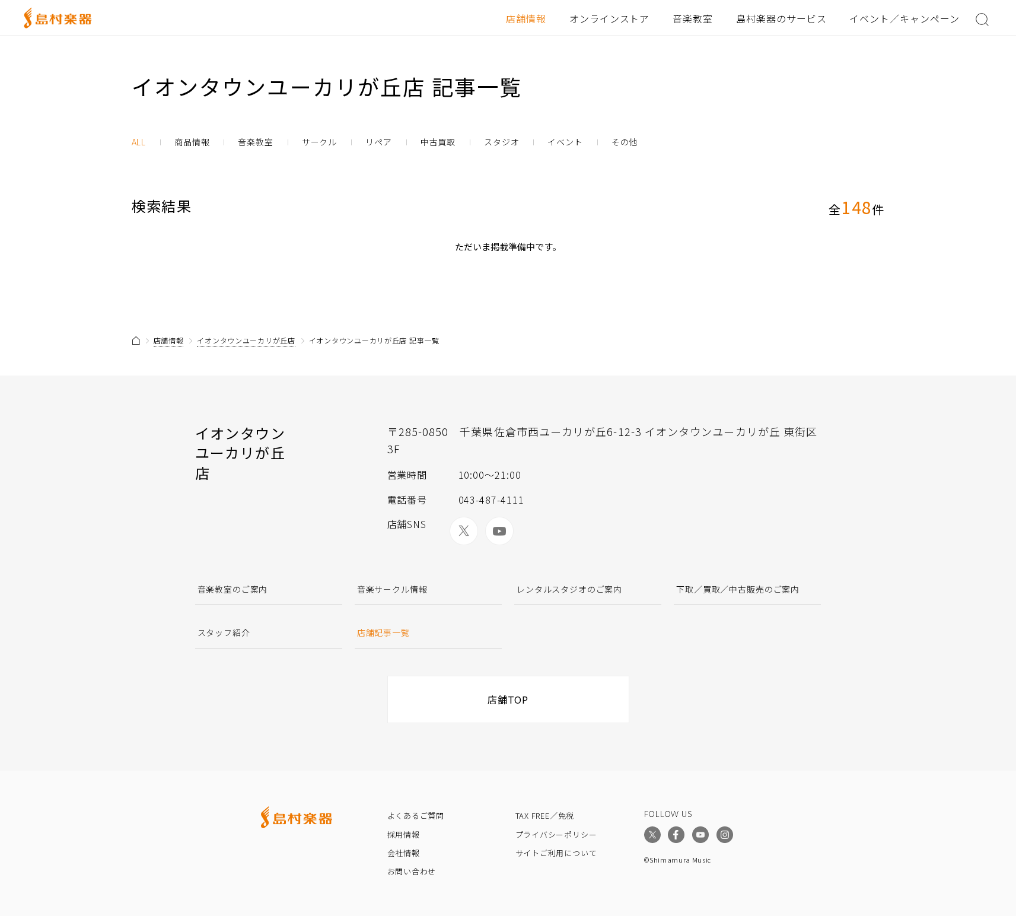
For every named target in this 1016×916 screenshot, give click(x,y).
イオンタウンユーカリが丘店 (246, 340)
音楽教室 (693, 18)
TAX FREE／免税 (545, 815)
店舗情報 (526, 18)
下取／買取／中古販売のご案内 (738, 589)
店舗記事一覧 (383, 632)
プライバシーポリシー (556, 834)
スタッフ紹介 (224, 632)
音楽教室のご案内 (233, 589)
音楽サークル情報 (392, 589)
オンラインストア (609, 18)
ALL (139, 142)
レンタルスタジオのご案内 (569, 589)
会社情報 (403, 852)
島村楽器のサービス (781, 18)
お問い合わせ (412, 871)
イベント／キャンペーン (904, 18)
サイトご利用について (556, 852)
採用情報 (403, 834)
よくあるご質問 (415, 815)
